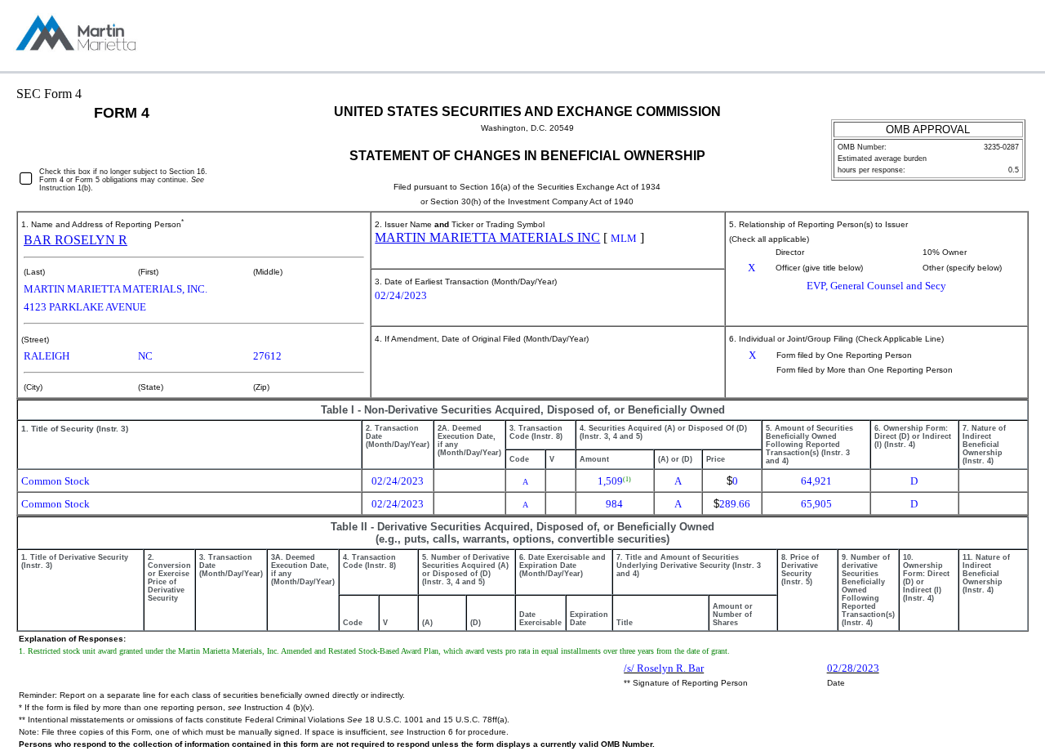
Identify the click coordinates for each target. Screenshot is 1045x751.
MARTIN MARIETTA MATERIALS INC (487, 237)
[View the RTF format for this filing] (964, 36)
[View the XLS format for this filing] (1018, 36)
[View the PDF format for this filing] (991, 36)
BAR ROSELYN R (75, 240)
